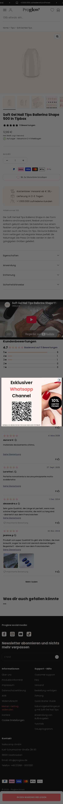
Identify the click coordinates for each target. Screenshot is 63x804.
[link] (22, 411)
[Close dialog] (59, 380)
